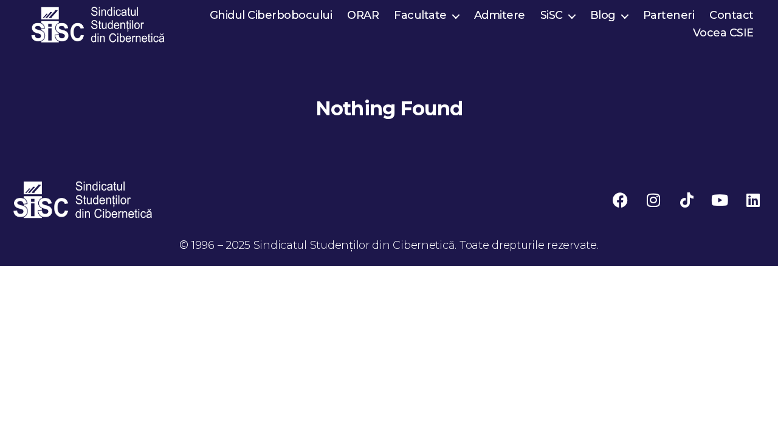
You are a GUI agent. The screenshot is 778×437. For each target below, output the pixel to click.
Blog (603, 15)
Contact (731, 15)
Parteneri (669, 15)
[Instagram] (653, 200)
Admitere (499, 15)
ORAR (363, 15)
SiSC (551, 15)
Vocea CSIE (723, 33)
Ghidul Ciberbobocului (271, 15)
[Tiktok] (687, 200)
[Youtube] (719, 200)
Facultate (420, 15)
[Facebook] (620, 200)
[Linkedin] (753, 200)
